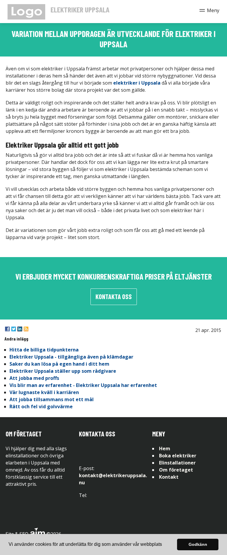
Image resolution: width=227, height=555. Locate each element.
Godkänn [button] (198, 544)
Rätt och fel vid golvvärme (41, 406)
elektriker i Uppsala (136, 83)
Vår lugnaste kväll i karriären (44, 392)
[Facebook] (7, 329)
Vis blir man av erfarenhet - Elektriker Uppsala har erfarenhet (83, 385)
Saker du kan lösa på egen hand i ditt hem (59, 364)
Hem (164, 448)
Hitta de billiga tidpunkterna (44, 349)
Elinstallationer (177, 462)
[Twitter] (13, 329)
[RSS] (26, 329)
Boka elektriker (177, 455)
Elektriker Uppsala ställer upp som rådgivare (62, 371)
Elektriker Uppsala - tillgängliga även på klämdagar (71, 357)
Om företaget (176, 470)
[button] (164, 545)
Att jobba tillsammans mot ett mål (51, 399)
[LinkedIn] (19, 329)
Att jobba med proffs (34, 378)
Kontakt (169, 477)
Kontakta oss (113, 296)
